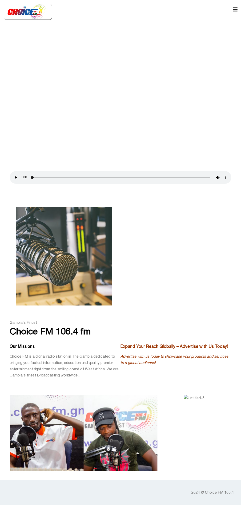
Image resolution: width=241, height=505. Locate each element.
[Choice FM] (28, 12)
